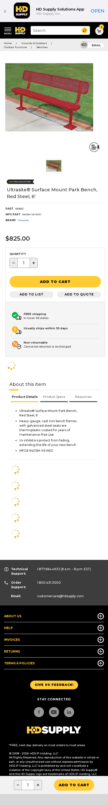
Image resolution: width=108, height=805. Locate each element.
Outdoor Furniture (15, 47)
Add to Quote (79, 294)
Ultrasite (23, 220)
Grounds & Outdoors (34, 43)
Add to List (31, 294)
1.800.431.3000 (49, 582)
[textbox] (23, 263)
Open (97, 11)
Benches (42, 47)
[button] (84, 30)
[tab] (25, 397)
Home (8, 43)
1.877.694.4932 (48, 569)
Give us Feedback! (54, 685)
